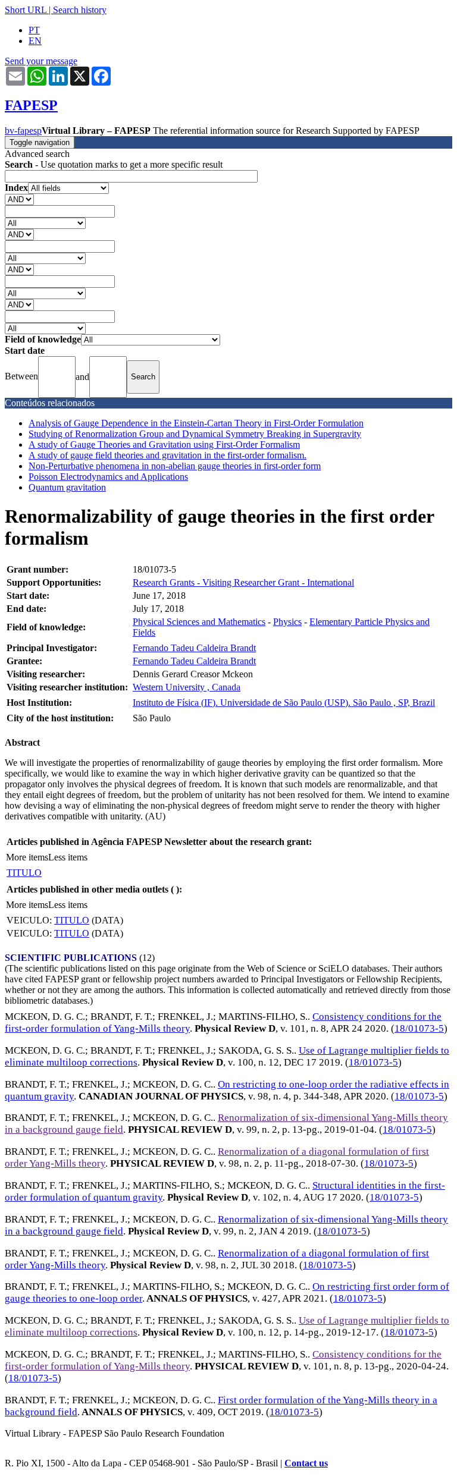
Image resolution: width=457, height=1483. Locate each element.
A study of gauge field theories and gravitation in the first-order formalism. (167, 455)
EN (35, 41)
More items (27, 857)
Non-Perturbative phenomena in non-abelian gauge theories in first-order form (175, 466)
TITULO (24, 873)
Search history (80, 10)
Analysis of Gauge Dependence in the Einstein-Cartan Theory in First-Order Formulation (196, 423)
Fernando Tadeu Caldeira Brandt (194, 648)
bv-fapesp (23, 130)
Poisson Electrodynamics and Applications (108, 477)
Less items (67, 857)
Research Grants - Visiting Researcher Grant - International (243, 582)
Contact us (306, 1463)
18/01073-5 (419, 1028)
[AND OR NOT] (19, 199)
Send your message (41, 61)
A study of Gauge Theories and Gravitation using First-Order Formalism (164, 444)
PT (34, 30)
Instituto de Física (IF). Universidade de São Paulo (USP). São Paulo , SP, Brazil (284, 702)
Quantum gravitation (67, 487)
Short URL (25, 10)
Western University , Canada (186, 687)
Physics (287, 622)
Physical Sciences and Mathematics (199, 622)
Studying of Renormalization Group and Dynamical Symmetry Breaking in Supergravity (195, 434)
